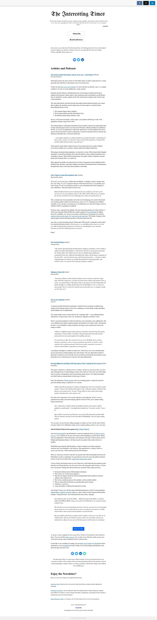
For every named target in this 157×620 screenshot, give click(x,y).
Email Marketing (74, 618)
